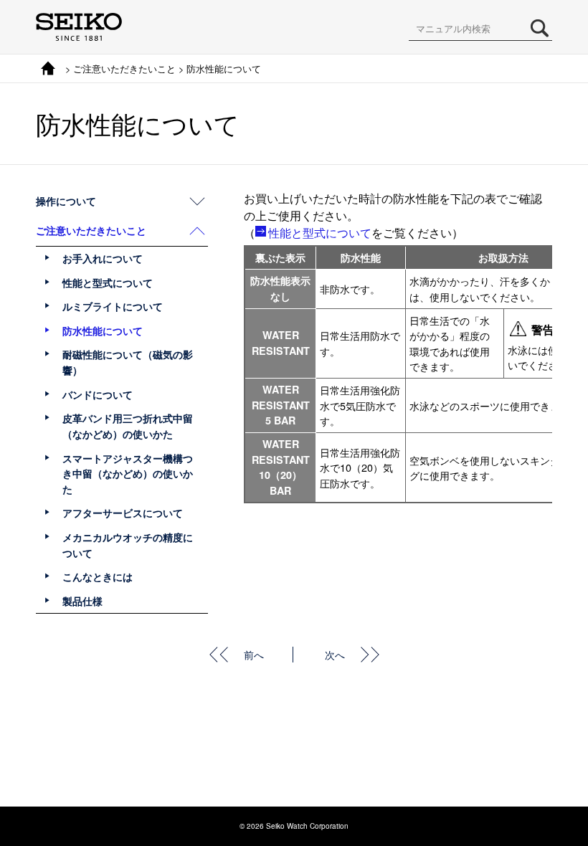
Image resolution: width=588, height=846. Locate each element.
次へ (335, 654)
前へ (254, 654)
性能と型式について (319, 232)
